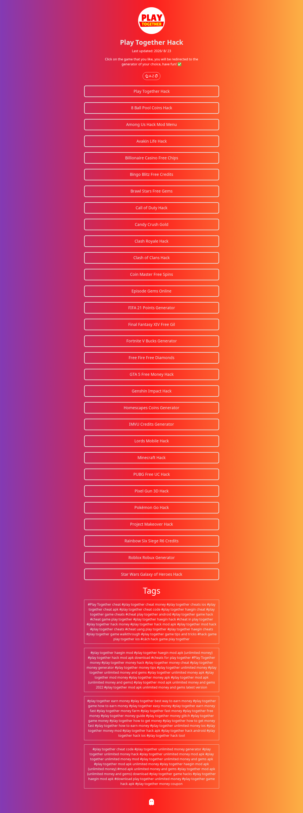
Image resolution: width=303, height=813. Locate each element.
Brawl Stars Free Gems (151, 191)
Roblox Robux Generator (151, 557)
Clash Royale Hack (151, 241)
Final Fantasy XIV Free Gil (151, 324)
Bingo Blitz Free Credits (151, 174)
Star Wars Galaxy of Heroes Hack (151, 574)
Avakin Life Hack (151, 141)
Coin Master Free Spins (151, 274)
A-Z (151, 76)
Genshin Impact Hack (151, 391)
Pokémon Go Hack (151, 507)
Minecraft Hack (151, 457)
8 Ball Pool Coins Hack (151, 107)
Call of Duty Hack (151, 207)
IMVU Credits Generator (151, 424)
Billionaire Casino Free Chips (151, 158)
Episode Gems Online (151, 291)
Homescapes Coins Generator (151, 407)
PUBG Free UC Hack (151, 474)
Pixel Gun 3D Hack (152, 491)
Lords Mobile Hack (151, 441)
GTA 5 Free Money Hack (152, 374)
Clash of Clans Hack (151, 257)
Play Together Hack (152, 91)
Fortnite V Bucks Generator (151, 341)
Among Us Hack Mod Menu (151, 124)
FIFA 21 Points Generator (151, 307)
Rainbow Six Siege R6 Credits (151, 541)
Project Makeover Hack (151, 524)
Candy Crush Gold (151, 224)
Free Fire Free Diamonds (151, 357)
